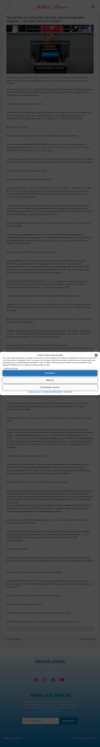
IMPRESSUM (68, 392)
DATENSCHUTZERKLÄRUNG (52, 392)
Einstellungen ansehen (50, 387)
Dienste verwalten (11, 368)
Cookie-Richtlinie (34, 392)
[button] (96, 355)
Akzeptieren (50, 373)
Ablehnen (50, 380)
